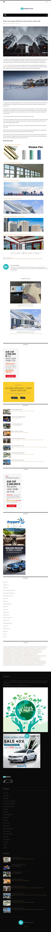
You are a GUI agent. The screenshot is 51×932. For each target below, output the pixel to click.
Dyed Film (5, 587)
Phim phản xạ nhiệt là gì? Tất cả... (17, 409)
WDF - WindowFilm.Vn (8, 257)
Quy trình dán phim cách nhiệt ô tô (39, 661)
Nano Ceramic (5, 612)
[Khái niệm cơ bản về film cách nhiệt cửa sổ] (25, 292)
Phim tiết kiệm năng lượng (19, 258)
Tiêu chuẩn (5, 625)
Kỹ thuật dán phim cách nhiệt (36, 652)
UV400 (4, 634)
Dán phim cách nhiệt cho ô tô (41, 648)
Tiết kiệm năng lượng (31, 333)
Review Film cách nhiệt (7, 617)
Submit (25, 253)
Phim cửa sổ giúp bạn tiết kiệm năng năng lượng (12, 144)
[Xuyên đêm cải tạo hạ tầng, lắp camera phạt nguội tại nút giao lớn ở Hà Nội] (7, 418)
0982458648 (30, 685)
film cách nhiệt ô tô (27, 652)
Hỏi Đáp (19, 306)
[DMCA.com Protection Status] (7, 777)
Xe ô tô (12, 418)
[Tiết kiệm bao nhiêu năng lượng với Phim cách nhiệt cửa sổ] (23, 231)
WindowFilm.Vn (6, 680)
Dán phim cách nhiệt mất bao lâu (9, 650)
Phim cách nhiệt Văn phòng (18, 657)
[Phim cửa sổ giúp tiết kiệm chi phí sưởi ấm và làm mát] (25, 42)
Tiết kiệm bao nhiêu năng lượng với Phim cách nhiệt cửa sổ (14, 216)
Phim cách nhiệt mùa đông (10, 258)
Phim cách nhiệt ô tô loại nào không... (18, 460)
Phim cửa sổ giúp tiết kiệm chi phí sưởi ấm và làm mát (21, 21)
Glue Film (4, 598)
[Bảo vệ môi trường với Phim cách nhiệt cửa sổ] (23, 195)
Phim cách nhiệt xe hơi (28, 657)
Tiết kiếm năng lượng (28, 258)
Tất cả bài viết (23, 306)
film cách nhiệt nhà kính (8, 652)
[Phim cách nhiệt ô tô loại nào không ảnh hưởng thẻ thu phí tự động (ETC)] (7, 462)
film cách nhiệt (28, 650)
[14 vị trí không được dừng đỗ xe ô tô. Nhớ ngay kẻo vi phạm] (7, 426)
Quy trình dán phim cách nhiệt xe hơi (26, 661)
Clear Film (5, 582)
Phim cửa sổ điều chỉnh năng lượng (33, 659)
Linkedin (37, 253)
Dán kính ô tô (32, 648)
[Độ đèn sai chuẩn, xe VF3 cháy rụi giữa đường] (7, 433)
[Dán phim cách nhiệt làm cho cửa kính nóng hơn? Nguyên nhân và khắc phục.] (7, 440)
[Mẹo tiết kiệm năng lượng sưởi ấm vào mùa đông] (23, 213)
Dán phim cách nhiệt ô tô (20, 650)
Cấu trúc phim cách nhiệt (8, 648)
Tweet (19, 253)
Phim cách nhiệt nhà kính (8, 657)
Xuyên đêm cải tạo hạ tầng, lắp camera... (18, 416)
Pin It (31, 253)
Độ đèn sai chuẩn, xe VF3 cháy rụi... (17, 431)
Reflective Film (5, 614)
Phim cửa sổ (24, 659)
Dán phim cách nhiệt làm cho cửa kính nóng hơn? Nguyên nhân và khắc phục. (17, 234)
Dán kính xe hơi (26, 648)
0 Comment (17, 23)
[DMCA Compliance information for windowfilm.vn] (8, 781)
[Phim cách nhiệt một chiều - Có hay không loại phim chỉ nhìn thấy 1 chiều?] (7, 447)
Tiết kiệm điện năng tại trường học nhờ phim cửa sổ (13, 162)
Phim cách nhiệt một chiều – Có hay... (17, 445)
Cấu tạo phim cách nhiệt (17, 648)
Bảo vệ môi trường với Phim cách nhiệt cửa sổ (12, 180)
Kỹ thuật (12, 432)
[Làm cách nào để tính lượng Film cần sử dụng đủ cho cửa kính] (7, 454)
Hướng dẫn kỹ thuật (26, 461)
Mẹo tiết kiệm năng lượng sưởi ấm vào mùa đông (12, 198)
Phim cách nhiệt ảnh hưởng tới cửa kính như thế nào (12, 659)
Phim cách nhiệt (6, 65)
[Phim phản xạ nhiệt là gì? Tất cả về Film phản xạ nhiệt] (7, 411)
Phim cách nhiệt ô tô (37, 657)
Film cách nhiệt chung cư (37, 650)
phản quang (16, 661)
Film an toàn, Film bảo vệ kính (8, 590)
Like (13, 253)
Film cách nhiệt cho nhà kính (14, 333)
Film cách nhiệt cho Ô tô (23, 333)
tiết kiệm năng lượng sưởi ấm (37, 258)
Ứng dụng (5, 631)
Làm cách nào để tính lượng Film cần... (18, 452)
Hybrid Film (5, 606)
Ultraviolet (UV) (6, 628)
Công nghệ (5, 584)
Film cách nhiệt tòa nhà (17, 652)
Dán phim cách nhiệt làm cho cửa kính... (18, 438)
